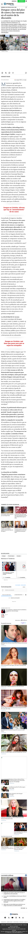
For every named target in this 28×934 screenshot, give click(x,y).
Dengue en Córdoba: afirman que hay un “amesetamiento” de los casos (14, 210)
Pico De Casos (11, 555)
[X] (8, 917)
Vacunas (18, 555)
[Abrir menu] (2, 4)
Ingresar (14, 1)
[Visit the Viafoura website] (24, 620)
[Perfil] (14, 914)
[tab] (6, 595)
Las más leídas (7, 875)
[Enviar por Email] (13, 73)
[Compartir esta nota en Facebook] (2, 73)
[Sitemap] (23, 917)
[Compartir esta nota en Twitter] (6, 73)
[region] (14, 603)
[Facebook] (5, 917)
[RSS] (19, 917)
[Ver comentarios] (26, 7)
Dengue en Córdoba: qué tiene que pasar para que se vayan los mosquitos (14, 343)
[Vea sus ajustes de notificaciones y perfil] (26, 1)
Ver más (23, 908)
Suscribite (21, 1)
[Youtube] (12, 917)
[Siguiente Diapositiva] (26, 570)
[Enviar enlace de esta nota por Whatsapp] (9, 73)
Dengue (3, 555)
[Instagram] (16, 917)
